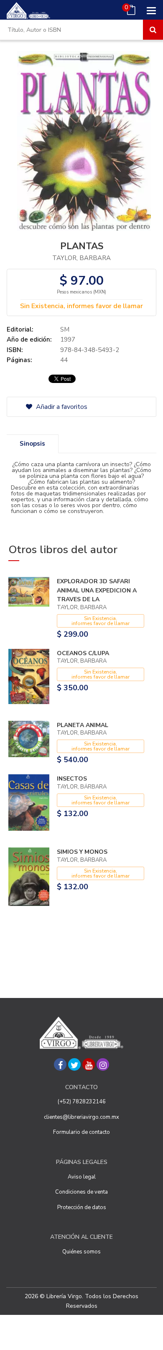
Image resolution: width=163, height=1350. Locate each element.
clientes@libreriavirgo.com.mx (81, 1117)
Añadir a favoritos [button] (60, 406)
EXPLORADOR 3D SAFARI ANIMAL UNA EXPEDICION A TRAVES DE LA (97, 590)
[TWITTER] (74, 1064)
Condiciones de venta (81, 1192)
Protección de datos (81, 1207)
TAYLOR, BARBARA (81, 258)
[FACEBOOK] (60, 1064)
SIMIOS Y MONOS (82, 852)
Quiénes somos (81, 1252)
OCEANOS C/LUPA (83, 653)
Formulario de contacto (81, 1132)
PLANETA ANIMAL (82, 725)
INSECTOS (72, 779)
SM (64, 329)
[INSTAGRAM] (103, 1064)
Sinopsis (32, 443)
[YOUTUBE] (88, 1064)
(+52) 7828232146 (82, 1101)
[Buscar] (153, 30)
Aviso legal (82, 1177)
